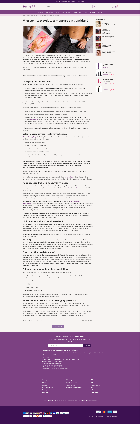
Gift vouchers (94, 392)
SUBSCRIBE (87, 345)
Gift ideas (92, 12)
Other (85, 12)
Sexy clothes (49, 12)
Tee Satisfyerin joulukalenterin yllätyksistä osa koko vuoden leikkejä (107, 31)
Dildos (44, 382)
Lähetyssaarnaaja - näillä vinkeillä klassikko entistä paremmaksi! (108, 52)
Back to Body (58, 326)
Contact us (71, 400)
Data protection (80, 400)
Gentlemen (77, 12)
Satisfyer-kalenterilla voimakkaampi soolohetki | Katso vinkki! (108, 23)
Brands (100, 12)
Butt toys (44, 390)
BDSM (57, 12)
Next (90, 321)
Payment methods (60, 400)
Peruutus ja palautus (92, 400)
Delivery (44, 400)
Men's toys (45, 392)
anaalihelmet (76, 188)
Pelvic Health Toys (47, 387)
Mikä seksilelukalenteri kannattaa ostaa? (108, 37)
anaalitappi (34, 119)
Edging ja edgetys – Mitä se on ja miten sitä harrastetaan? (108, 45)
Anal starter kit (107, 72)
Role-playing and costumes (74, 387)
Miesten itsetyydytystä (30, 137)
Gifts (92, 390)
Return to (51, 400)
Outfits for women (71, 382)
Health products (67, 12)
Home (24, 15)
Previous (84, 321)
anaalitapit (65, 188)
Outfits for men (70, 385)
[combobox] (68, 6)
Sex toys (40, 12)
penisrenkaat (68, 177)
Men (92, 387)
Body (37, 15)
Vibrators (44, 385)
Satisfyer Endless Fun (108, 88)
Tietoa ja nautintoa (31, 15)
